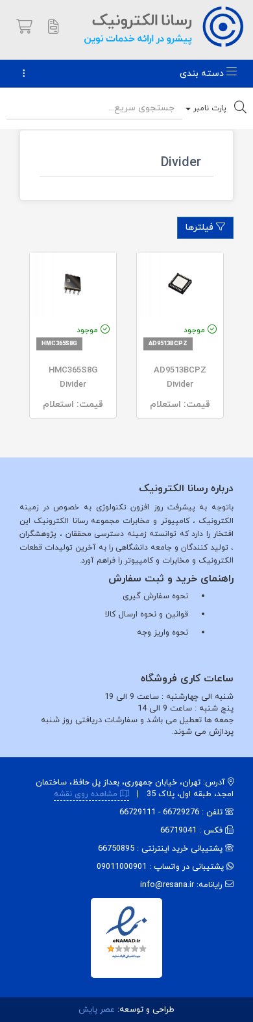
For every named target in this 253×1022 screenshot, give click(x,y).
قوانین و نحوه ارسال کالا (146, 614)
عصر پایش (96, 1010)
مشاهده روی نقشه (87, 794)
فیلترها (201, 227)
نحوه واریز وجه (162, 633)
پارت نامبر (208, 108)
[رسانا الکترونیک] (163, 25)
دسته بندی (203, 73)
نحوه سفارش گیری (155, 596)
